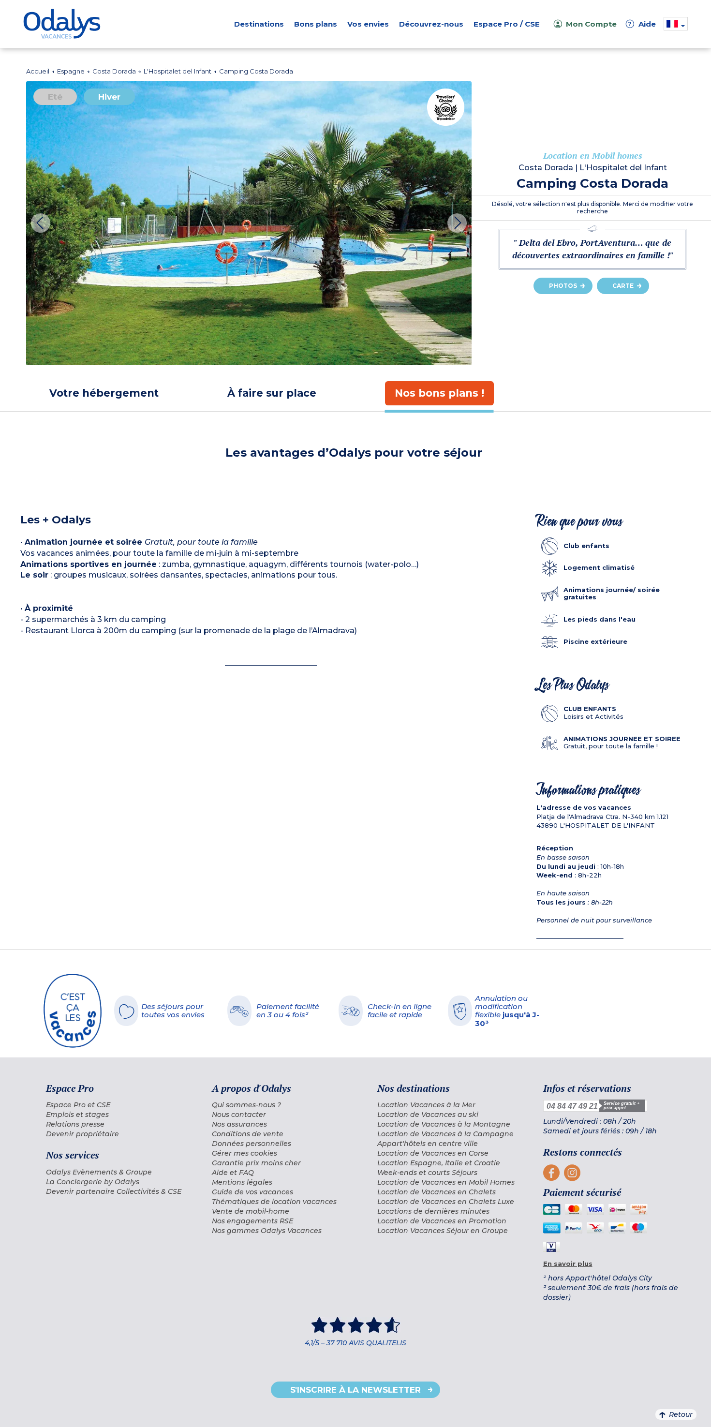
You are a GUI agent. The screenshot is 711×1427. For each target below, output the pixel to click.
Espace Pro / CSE (507, 24)
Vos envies (368, 24)
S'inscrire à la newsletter (355, 1390)
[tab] (104, 393)
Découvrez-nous (431, 24)
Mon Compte (591, 24)
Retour (681, 1414)
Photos (563, 285)
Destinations (259, 24)
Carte (623, 285)
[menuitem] (117, 1105)
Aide (642, 24)
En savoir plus (567, 1263)
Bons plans (315, 24)
